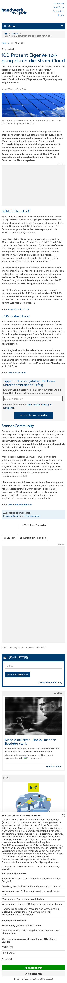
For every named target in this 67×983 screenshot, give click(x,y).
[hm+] (33, 802)
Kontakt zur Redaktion (33, 538)
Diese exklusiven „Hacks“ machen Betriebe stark (30, 741)
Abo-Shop (59, 7)
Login (61, 15)
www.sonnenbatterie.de (20, 504)
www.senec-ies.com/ (18, 309)
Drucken (9, 538)
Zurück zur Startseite (33, 525)
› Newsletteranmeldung (50, 682)
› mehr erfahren (54, 766)
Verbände (59, 3)
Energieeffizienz (11, 516)
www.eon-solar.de (17, 372)
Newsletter (58, 11)
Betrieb (15, 34)
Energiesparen (32, 516)
